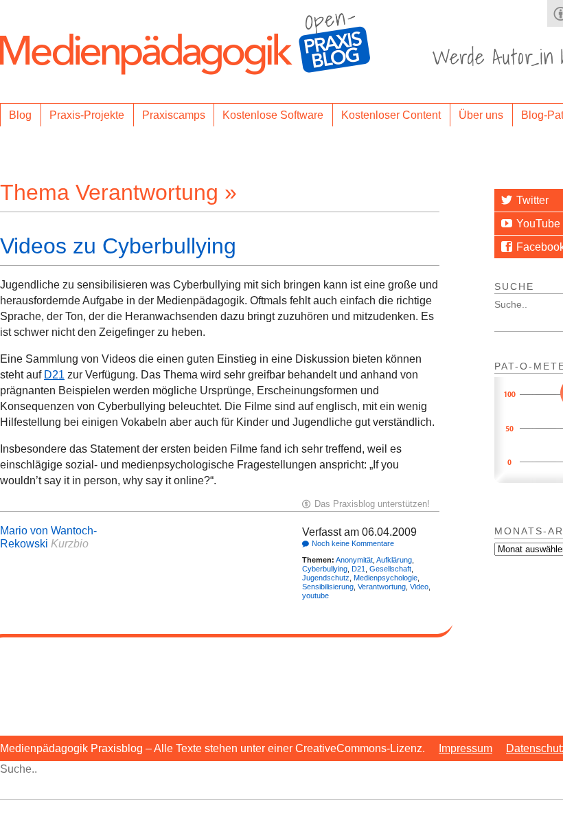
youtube (315, 595)
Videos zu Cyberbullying (118, 246)
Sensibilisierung (328, 586)
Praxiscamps (173, 115)
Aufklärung (394, 560)
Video (419, 586)
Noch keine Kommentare (353, 543)
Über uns (481, 115)
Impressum (465, 748)
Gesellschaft (390, 569)
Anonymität (354, 560)
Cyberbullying (324, 569)
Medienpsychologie (385, 578)
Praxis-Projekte (86, 115)
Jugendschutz (325, 578)
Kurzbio (70, 544)
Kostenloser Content (391, 115)
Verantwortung (382, 586)
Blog (20, 115)
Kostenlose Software (272, 115)
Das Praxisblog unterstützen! (372, 504)
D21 (54, 375)
